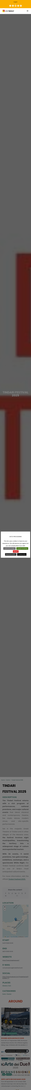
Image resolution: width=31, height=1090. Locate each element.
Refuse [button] (16, 551)
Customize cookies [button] (9, 548)
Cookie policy (21, 554)
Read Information (10, 554)
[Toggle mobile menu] (28, 11)
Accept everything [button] (22, 548)
